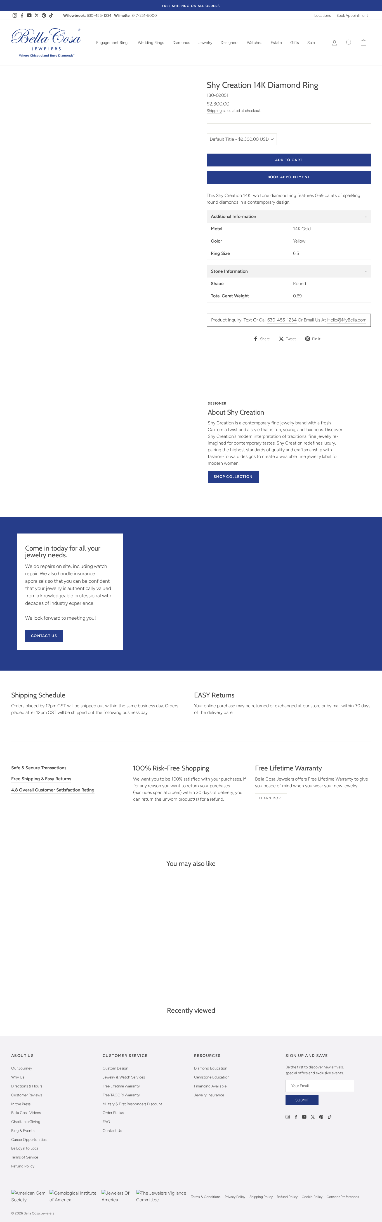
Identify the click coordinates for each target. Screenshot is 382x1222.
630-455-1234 (99, 15)
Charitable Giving (25, 1121)
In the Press (20, 1104)
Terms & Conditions (206, 1197)
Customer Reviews (26, 1095)
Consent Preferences (343, 1197)
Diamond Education (210, 1068)
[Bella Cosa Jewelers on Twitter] (313, 1116)
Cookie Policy (312, 1197)
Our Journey (21, 1068)
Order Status (113, 1112)
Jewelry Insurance (209, 1095)
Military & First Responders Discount (132, 1104)
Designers (230, 42)
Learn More (271, 798)
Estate (276, 42)
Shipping (214, 110)
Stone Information (229, 271)
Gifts (294, 42)
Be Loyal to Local (25, 1148)
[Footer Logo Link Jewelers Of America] (118, 1197)
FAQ (106, 1121)
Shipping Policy (261, 1197)
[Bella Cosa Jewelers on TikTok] (329, 1116)
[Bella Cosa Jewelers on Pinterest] (321, 1116)
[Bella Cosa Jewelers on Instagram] (288, 1116)
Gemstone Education (212, 1077)
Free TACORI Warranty (121, 1095)
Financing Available (210, 1086)
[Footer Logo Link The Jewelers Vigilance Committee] (162, 1197)
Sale (311, 42)
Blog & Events (22, 1130)
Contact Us (44, 636)
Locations (322, 15)
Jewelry (205, 42)
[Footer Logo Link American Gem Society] (29, 1197)
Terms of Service (24, 1157)
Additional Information (233, 216)
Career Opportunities (28, 1139)
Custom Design (115, 1068)
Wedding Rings (151, 42)
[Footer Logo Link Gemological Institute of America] (74, 1197)
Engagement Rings (112, 42)
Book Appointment (352, 15)
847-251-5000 (144, 15)
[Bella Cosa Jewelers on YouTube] (304, 1116)
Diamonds (181, 42)
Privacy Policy (235, 1197)
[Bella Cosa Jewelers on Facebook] (296, 1116)
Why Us (17, 1077)
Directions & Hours (26, 1086)
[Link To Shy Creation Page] (112, 440)
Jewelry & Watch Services (124, 1077)
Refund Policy (22, 1166)
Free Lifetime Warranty (121, 1086)
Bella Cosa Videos (26, 1112)
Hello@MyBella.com (346, 320)
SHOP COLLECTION (233, 476)
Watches (254, 42)
